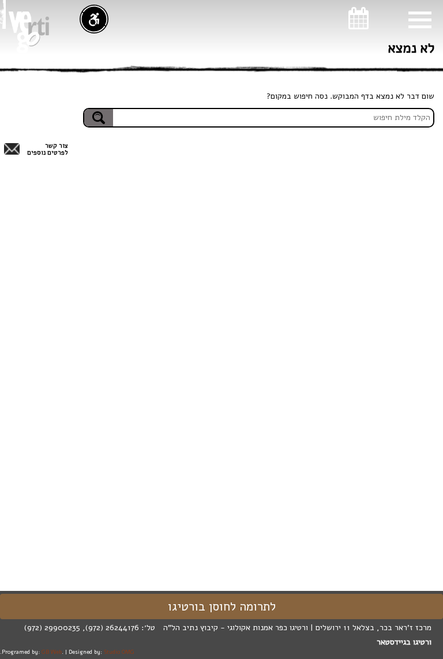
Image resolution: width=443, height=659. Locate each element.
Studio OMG (119, 652)
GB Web (52, 652)
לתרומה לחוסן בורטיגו (222, 606)
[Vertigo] (29, 32)
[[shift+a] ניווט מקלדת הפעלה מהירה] (94, 19)
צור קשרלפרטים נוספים (47, 149)
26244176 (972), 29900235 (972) (81, 627)
